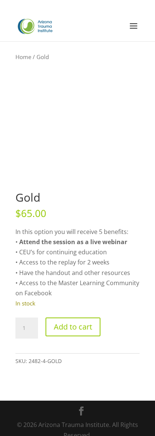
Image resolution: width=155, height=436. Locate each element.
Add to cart (73, 327)
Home (23, 57)
